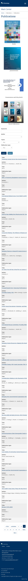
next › (25, 530)
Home (2, 13)
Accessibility (4, 570)
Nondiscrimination (5, 572)
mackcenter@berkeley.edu (11, 560)
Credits (8, 546)
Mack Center (6, 9)
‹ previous (14, 527)
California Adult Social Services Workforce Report (14, 360)
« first (8, 527)
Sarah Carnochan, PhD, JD (20, 364)
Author (3, 134)
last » (15, 533)
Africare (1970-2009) (7, 507)
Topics (3, 139)
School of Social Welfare (8, 554)
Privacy (3, 574)
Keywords (4, 128)
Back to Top (24, 579)
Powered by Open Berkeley (7, 568)
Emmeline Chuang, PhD (8, 292)
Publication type (5, 145)
